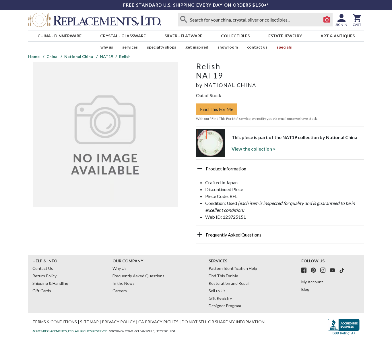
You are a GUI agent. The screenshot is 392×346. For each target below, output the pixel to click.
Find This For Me (216, 109)
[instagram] (324, 270)
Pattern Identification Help (233, 268)
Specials (284, 47)
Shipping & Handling (50, 283)
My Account (312, 281)
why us (106, 47)
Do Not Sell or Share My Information (223, 321)
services (130, 47)
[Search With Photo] (327, 19)
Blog (305, 289)
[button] (280, 171)
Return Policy (44, 275)
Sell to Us (217, 290)
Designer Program (225, 305)
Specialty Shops (161, 47)
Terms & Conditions (54, 321)
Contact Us (257, 47)
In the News (123, 283)
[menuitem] (59, 35)
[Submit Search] (183, 19)
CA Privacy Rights (158, 321)
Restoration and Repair (229, 283)
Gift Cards (41, 290)
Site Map (89, 321)
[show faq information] (199, 234)
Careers (119, 290)
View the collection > (254, 148)
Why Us (119, 268)
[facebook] (305, 270)
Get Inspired (196, 47)
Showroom (228, 47)
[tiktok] (341, 270)
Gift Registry (220, 298)
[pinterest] (315, 270)
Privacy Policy (118, 321)
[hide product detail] (199, 168)
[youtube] (334, 270)
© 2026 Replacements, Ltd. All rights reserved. (70, 331)
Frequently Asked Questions (138, 275)
